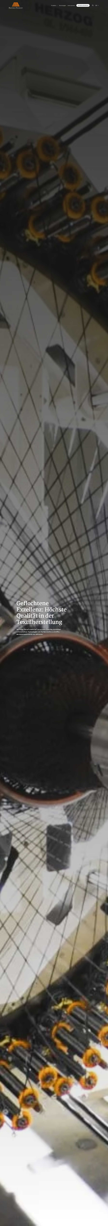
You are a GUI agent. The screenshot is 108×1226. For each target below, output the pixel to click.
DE (96, 5)
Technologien (62, 5)
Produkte (53, 5)
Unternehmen (71, 5)
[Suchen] (93, 5)
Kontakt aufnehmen (83, 5)
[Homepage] (16, 5)
